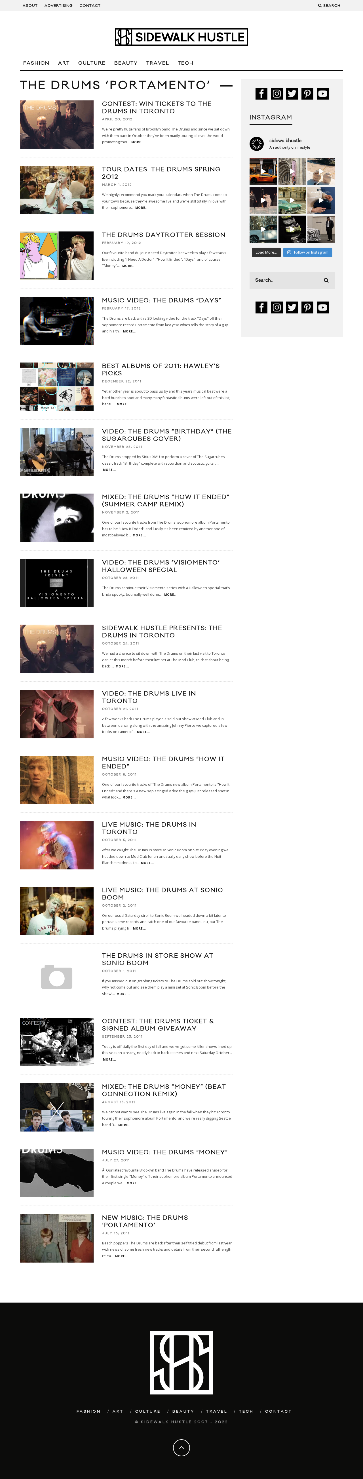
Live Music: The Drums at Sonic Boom (162, 893)
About (30, 5)
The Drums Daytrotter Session (164, 235)
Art (64, 63)
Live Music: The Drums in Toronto (149, 828)
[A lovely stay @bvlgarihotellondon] (263, 171)
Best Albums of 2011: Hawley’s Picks (161, 369)
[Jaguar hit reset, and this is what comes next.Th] (321, 229)
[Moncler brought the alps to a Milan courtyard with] (292, 200)
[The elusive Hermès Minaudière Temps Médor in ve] (321, 200)
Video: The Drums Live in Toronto (149, 697)
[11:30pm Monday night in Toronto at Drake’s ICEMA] (263, 200)
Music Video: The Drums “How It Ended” (163, 762)
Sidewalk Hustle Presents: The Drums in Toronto (162, 631)
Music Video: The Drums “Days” (161, 300)
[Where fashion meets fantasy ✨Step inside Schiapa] (292, 171)
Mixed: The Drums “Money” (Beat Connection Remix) (164, 1090)
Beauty (126, 63)
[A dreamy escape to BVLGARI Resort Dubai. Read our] (321, 171)
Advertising (59, 5)
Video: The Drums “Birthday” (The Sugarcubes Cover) (167, 435)
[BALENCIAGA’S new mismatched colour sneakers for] (292, 229)
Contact (90, 5)
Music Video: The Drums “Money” (165, 1152)
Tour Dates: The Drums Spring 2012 (161, 173)
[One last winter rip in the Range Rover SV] (263, 229)
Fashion (36, 63)
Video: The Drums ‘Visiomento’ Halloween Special (161, 566)
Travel (157, 63)
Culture (92, 63)
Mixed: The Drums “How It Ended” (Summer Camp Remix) (166, 500)
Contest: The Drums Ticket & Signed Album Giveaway (158, 1025)
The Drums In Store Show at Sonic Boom (158, 959)
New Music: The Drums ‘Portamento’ (145, 1221)
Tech (186, 63)
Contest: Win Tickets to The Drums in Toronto (157, 107)
